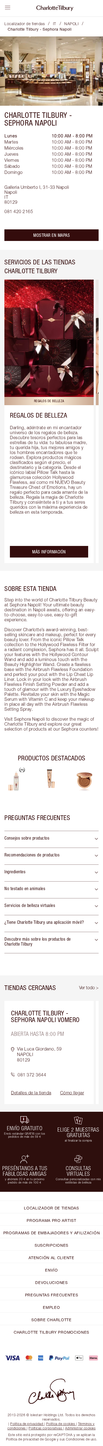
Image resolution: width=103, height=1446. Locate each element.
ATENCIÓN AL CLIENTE (51, 1257)
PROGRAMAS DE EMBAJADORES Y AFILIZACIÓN (51, 1232)
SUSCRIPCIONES (51, 1245)
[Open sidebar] (7, 7)
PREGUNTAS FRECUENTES (51, 1295)
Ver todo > (89, 987)
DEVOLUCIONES (51, 1282)
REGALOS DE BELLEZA (38, 415)
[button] (51, 839)
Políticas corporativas (45, 1428)
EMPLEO (51, 1307)
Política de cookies (60, 1424)
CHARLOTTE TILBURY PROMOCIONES (51, 1332)
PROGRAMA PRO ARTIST (51, 1220)
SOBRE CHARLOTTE (51, 1319)
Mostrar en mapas (51, 235)
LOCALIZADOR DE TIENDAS (51, 1208)
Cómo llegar (72, 1092)
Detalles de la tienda (31, 1092)
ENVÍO (51, 1270)
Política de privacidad (26, 1424)
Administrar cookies (80, 1428)
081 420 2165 (18, 211)
